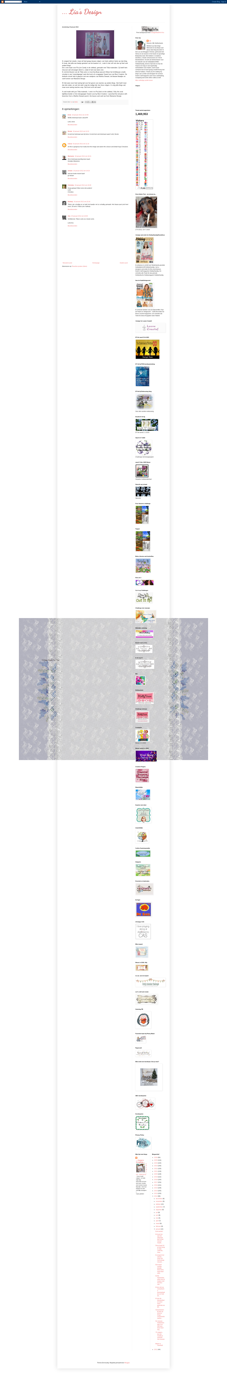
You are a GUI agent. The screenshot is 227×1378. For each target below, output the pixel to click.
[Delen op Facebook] (93, 102)
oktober (158, 1204)
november (159, 1201)
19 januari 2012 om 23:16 (82, 201)
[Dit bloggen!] (88, 102)
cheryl (70, 144)
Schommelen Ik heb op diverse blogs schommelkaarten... (160, 1314)
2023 (156, 1166)
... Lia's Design (82, 11)
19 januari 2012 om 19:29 (83, 185)
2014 (156, 1191)
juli (157, 1212)
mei (157, 1218)
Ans (69, 216)
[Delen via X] (90, 102)
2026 (156, 1157)
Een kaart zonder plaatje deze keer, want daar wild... (159, 1269)
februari (158, 1226)
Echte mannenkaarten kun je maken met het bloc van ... (160, 1280)
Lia (150, 41)
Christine (71, 185)
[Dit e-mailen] (86, 102)
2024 (156, 1163)
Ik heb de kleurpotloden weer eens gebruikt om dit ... (160, 1303)
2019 (156, 1177)
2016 (156, 1185)
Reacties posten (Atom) (79, 266)
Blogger (127, 1363)
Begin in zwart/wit (159, 1344)
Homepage (96, 263)
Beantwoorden (72, 125)
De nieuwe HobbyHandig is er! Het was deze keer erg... (159, 1325)
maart (158, 1223)
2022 (156, 1168)
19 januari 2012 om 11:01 (81, 131)
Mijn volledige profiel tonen (144, 80)
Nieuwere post (67, 263)
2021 (156, 1171)
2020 (156, 1174)
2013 (156, 1193)
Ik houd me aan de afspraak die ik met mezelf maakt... (159, 1238)
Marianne (71, 156)
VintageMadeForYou (157, 32)
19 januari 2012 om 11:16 (81, 144)
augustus (159, 1209)
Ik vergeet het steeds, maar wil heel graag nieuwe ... (159, 1258)
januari (158, 1229)
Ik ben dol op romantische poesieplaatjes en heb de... (160, 1291)
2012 (156, 1196)
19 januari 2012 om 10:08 (80, 115)
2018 (156, 1179)
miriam (70, 171)
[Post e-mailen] (82, 102)
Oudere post (124, 263)
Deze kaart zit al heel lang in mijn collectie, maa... (160, 1249)
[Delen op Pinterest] (95, 102)
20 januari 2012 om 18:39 (79, 216)
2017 (156, 1182)
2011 (156, 1349)
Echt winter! (159, 1231)
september (159, 1207)
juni (157, 1215)
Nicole (70, 131)
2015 (156, 1188)
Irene (69, 115)
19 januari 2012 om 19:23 (81, 171)
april (157, 1221)
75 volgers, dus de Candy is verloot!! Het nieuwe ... (160, 1337)
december (159, 1198)
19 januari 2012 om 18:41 (83, 156)
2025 (156, 1160)
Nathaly (70, 201)
